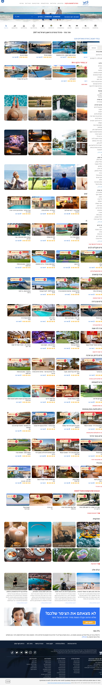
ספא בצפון (34, 666)
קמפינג (49, 672)
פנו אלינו (84, 637)
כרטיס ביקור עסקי (19, 643)
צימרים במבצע (47, 661)
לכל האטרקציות (94, 564)
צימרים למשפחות (45, 3)
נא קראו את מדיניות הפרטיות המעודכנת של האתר (59, 683)
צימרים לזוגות (53, 3)
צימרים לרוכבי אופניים (46, 674)
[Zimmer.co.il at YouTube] (25, 651)
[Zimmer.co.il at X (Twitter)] (16, 651)
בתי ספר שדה (48, 676)
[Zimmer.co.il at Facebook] (35, 651)
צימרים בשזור (62, 664)
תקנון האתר (49, 643)
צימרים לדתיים (47, 666)
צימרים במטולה (61, 667)
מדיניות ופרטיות (71, 643)
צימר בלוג (29, 643)
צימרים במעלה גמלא (60, 678)
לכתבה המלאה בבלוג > (21, 603)
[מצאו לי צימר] (52, 616)
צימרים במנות (62, 676)
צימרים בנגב (77, 666)
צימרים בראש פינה (61, 672)
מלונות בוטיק (34, 667)
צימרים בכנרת (76, 669)
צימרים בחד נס (61, 662)
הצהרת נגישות (39, 643)
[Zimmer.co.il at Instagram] (30, 651)
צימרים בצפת (62, 671)
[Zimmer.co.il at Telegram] (21, 651)
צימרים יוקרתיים (47, 664)
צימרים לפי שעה (47, 671)
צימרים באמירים (61, 661)
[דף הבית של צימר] (51, 14)
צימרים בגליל (77, 672)
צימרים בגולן (77, 671)
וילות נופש (34, 661)
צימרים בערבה (76, 667)
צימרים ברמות (62, 674)
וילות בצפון (34, 662)
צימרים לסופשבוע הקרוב (71, 3)
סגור (8, 681)
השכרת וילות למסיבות (32, 664)
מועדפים (22, 3)
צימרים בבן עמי (62, 669)
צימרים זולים (48, 662)
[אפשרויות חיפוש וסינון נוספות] (57, 24)
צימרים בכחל (62, 666)
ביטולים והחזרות (60, 643)
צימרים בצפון (60, 3)
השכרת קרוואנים (36, 3)
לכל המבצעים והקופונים (92, 513)
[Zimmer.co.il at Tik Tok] (12, 651)
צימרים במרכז (76, 662)
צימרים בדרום (76, 664)
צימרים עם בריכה (47, 678)
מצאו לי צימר (28, 3)
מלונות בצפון (34, 669)
